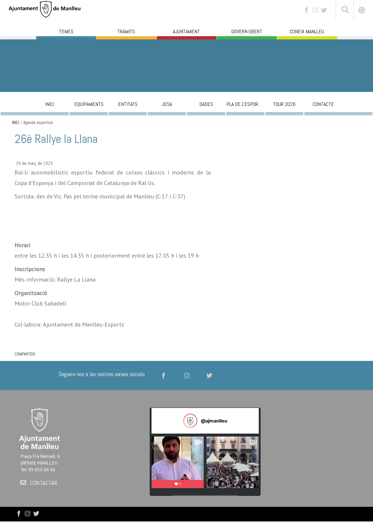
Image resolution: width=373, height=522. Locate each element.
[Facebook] (306, 9)
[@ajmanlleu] (190, 421)
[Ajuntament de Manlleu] (44, 8)
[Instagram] (315, 9)
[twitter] (324, 9)
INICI (15, 122)
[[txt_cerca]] (344, 10)
